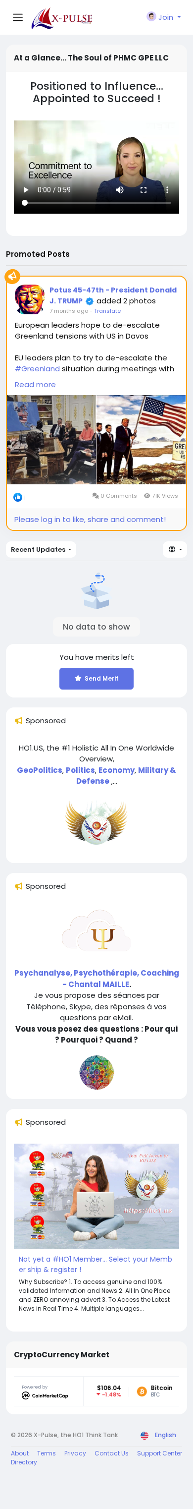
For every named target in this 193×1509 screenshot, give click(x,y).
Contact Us (112, 1453)
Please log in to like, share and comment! (90, 519)
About (20, 1453)
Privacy (75, 1453)
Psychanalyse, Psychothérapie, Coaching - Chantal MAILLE (96, 978)
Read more (35, 384)
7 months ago (68, 311)
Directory (24, 1462)
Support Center (159, 1453)
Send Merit (102, 678)
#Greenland (37, 368)
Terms (46, 1453)
